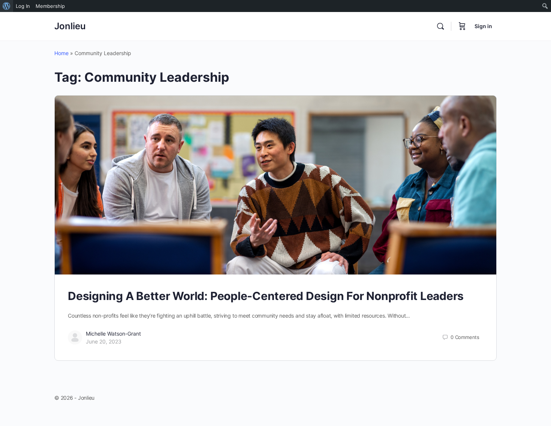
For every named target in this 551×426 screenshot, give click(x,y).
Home (61, 53)
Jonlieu (70, 26)
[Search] (440, 26)
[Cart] (462, 26)
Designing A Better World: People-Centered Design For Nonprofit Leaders (266, 296)
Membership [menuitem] (50, 6)
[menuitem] (6, 6)
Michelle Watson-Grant (113, 333)
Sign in (483, 26)
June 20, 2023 (103, 341)
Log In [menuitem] (23, 6)
